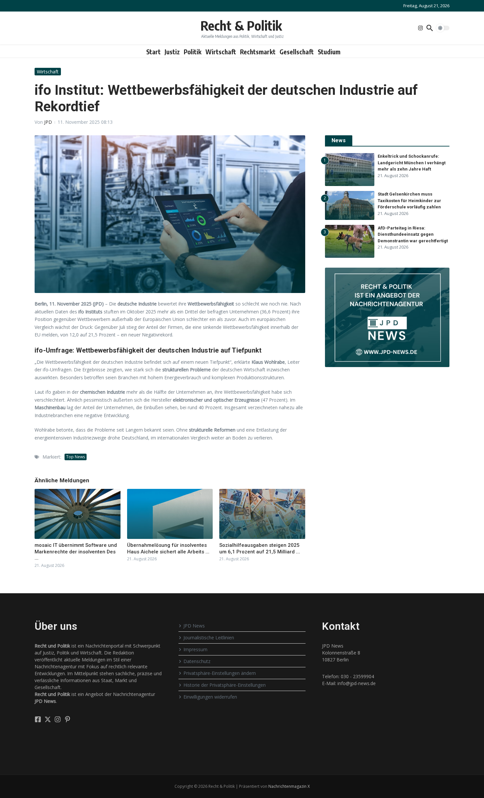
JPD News (194, 626)
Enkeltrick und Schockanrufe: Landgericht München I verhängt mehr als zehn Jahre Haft (411, 163)
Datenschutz (196, 661)
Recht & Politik (241, 25)
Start (153, 52)
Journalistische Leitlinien (208, 637)
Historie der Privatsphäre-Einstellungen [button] (224, 685)
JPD (48, 122)
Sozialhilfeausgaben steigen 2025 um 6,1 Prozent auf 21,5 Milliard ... (259, 548)
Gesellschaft (297, 52)
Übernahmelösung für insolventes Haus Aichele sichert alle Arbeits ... (168, 548)
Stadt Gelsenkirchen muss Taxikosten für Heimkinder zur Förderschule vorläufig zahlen (409, 200)
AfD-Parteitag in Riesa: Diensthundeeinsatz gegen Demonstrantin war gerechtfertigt (413, 234)
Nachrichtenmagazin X (289, 786)
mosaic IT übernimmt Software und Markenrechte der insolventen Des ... (76, 551)
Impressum (195, 649)
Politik (193, 52)
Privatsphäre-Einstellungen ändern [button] (219, 673)
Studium (329, 52)
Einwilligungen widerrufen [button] (210, 697)
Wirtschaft (220, 52)
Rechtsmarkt (258, 52)
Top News (75, 457)
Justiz (172, 52)
